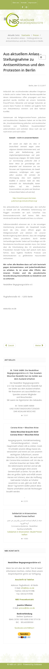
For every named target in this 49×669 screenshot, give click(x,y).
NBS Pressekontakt (24, 599)
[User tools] (42, 57)
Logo (24, 656)
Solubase (38, 664)
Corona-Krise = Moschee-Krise (25, 427)
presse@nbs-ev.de (27, 608)
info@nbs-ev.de (27, 588)
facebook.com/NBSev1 (24, 628)
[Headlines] (24, 20)
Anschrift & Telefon (24, 579)
